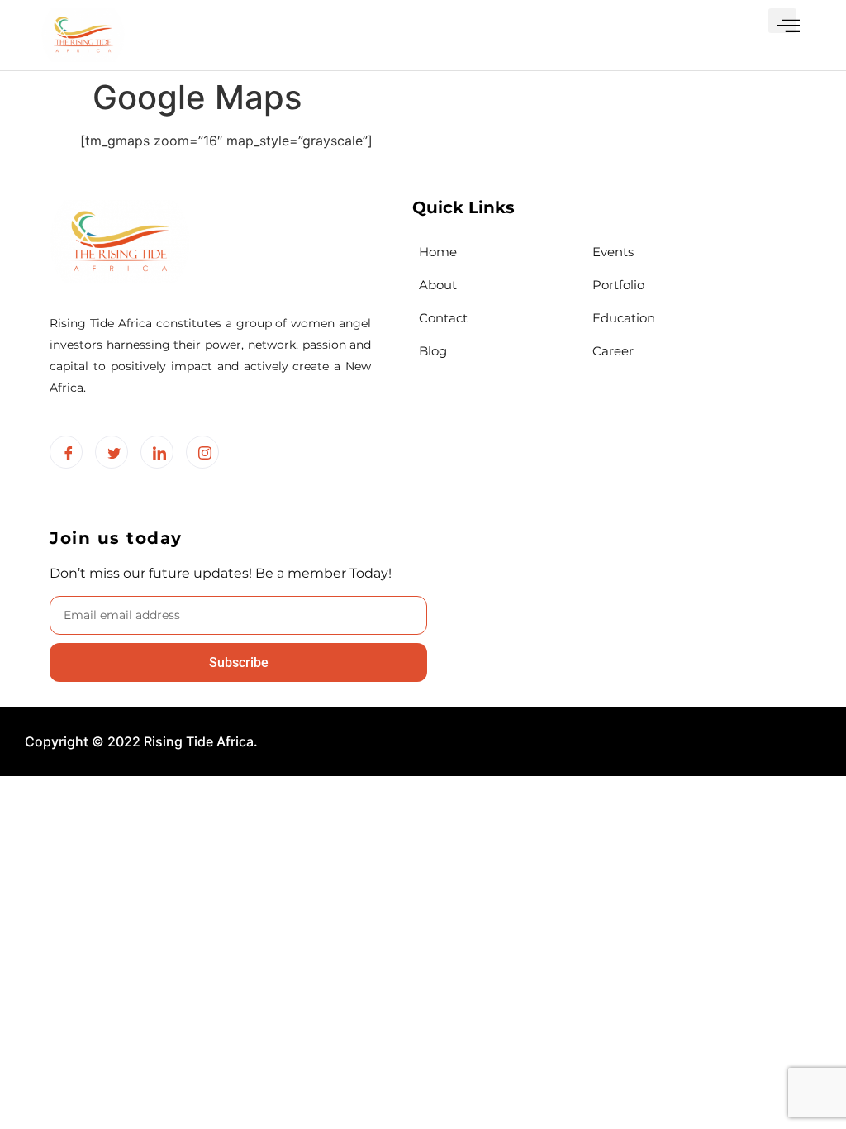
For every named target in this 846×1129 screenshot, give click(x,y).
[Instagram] (202, 452)
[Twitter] (111, 452)
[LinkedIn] (156, 452)
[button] (782, 20)
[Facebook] (66, 452)
